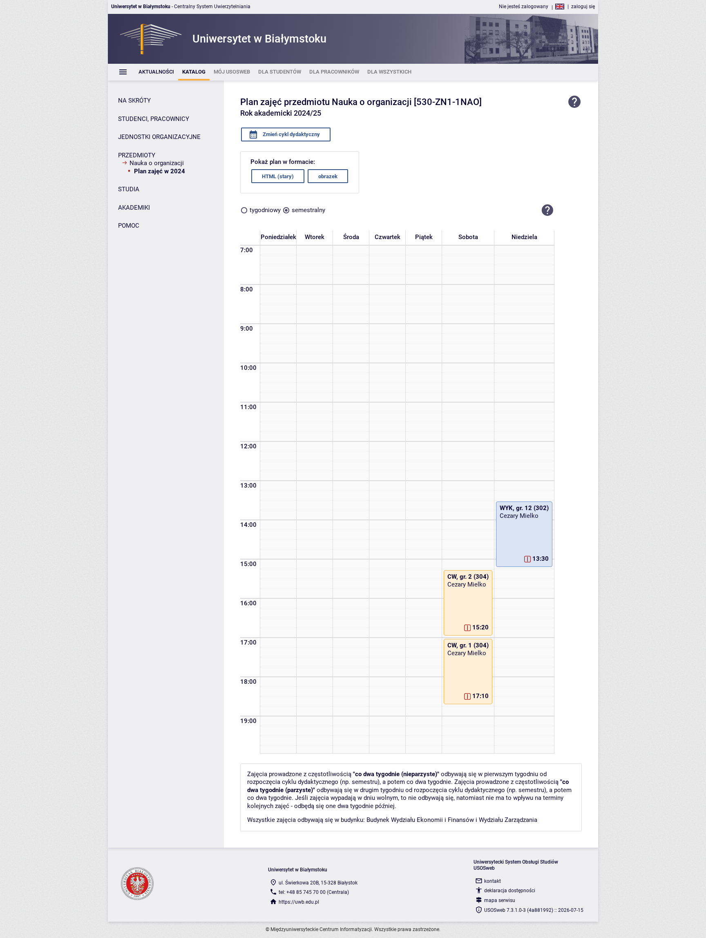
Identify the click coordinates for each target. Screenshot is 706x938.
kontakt (492, 881)
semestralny (308, 210)
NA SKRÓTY (134, 100)
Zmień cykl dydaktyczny (290, 134)
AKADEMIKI (134, 207)
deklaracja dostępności (509, 890)
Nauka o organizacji (157, 163)
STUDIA (128, 189)
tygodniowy (265, 210)
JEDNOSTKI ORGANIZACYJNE (159, 137)
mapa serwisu (499, 900)
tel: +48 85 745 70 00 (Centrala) (314, 892)
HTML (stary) (278, 176)
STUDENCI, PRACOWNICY (153, 119)
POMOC (128, 225)
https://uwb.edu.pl (299, 902)
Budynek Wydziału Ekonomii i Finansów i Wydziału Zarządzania (451, 820)
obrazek (327, 176)
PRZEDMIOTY (136, 155)
